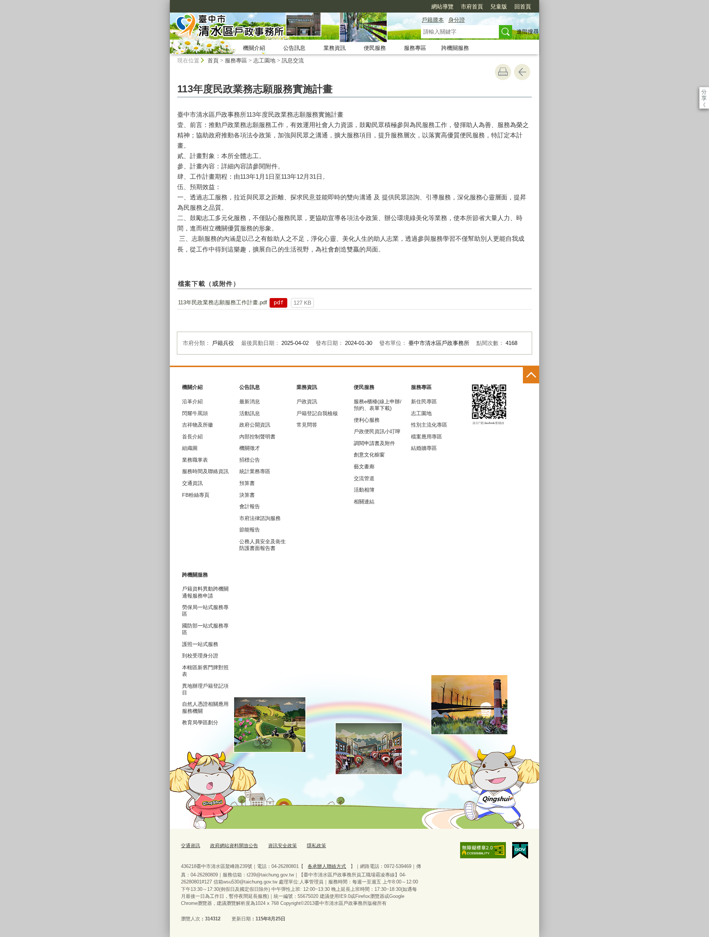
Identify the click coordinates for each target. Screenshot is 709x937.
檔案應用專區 (426, 437)
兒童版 (498, 6)
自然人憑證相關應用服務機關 (205, 707)
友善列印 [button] (503, 72)
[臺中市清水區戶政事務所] (286, 27)
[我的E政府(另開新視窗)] (520, 850)
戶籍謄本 (433, 20)
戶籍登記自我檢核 (317, 413)
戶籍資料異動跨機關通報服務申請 (205, 592)
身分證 (456, 20)
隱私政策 (316, 845)
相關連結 (364, 502)
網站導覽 (442, 6)
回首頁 (522, 6)
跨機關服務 (455, 48)
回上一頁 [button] (522, 72)
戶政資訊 (307, 401)
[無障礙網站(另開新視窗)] (483, 850)
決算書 (247, 495)
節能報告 (249, 530)
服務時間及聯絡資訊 (205, 471)
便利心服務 (367, 420)
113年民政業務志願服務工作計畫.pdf (222, 302)
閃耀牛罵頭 (195, 413)
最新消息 (249, 401)
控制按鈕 (531, 375)
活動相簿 (364, 490)
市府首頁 (472, 6)
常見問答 (307, 425)
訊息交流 (293, 60)
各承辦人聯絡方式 (327, 866)
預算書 (247, 483)
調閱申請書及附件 (374, 443)
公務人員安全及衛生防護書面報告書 (262, 544)
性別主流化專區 (429, 425)
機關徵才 (249, 448)
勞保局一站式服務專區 (205, 610)
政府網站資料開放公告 (234, 845)
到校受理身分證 (200, 656)
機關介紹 (254, 48)
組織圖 (190, 448)
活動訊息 (249, 413)
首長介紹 (192, 437)
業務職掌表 (195, 460)
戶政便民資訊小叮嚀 (377, 431)
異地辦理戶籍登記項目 (205, 689)
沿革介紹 (192, 401)
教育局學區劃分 (200, 722)
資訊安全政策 (282, 845)
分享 (704, 92)
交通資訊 (192, 483)
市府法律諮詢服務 (260, 518)
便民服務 (375, 48)
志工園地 (264, 60)
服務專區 (415, 48)
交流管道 (364, 478)
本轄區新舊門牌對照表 (205, 670)
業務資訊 (334, 48)
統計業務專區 (254, 471)
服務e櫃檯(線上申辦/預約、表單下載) (377, 405)
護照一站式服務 (200, 644)
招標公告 (249, 460)
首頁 (213, 60)
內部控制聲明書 (257, 437)
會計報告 (249, 506)
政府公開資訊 (254, 425)
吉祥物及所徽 (197, 425)
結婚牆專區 (424, 448)
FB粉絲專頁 (195, 495)
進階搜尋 (528, 31)
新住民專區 (424, 401)
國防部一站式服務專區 (205, 629)
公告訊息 (294, 48)
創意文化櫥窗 (369, 455)
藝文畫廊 (364, 466)
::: (166, 3)
